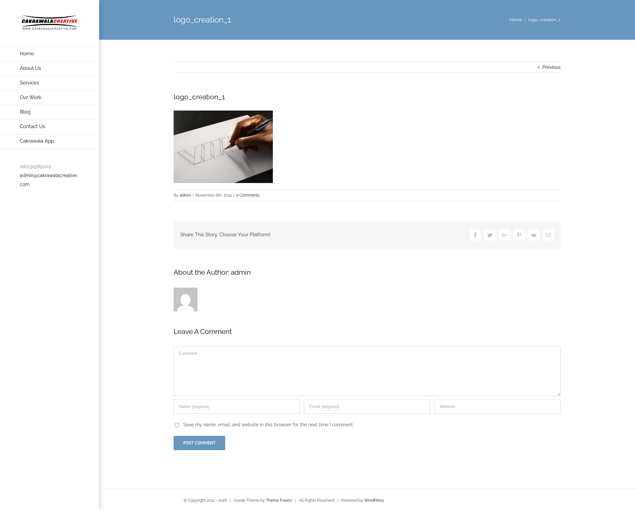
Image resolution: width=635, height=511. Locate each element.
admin (185, 195)
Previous (551, 67)
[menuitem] (49, 54)
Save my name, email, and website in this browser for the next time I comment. (268, 424)
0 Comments (248, 195)
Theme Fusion (279, 500)
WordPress (374, 500)
